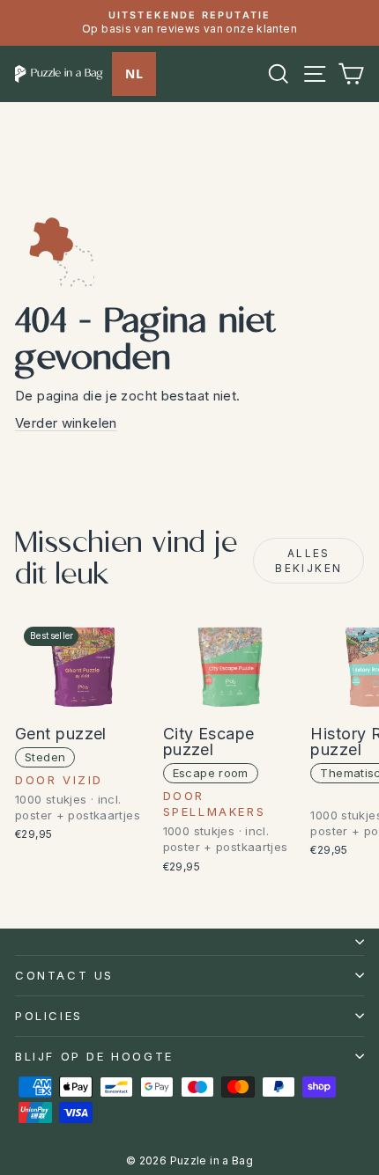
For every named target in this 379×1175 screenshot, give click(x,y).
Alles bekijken (308, 561)
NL (134, 73)
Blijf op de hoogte (94, 1056)
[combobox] (134, 74)
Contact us (64, 975)
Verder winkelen (66, 423)
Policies (49, 1016)
